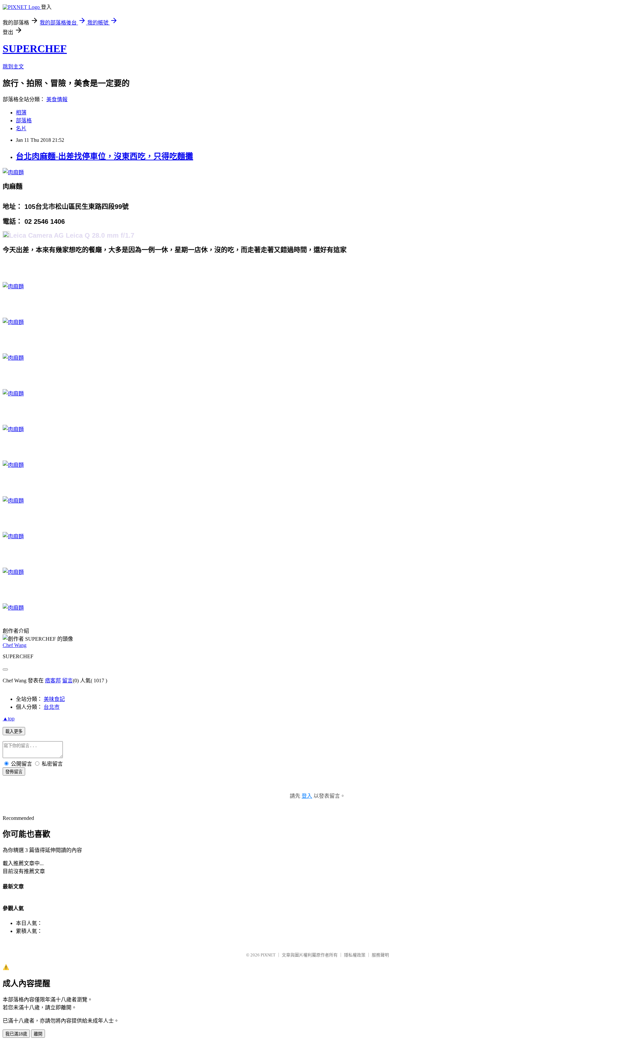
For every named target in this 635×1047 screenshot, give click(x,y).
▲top (9, 718)
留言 (67, 680)
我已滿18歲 (16, 1033)
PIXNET (268, 954)
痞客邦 (53, 680)
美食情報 (56, 99)
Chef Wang (14, 645)
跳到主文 (13, 66)
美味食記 (54, 699)
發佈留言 (13, 771)
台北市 (52, 707)
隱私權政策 (354, 954)
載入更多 (13, 731)
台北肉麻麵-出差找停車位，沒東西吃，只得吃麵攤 (104, 156)
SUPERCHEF (35, 49)
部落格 (24, 120)
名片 (21, 128)
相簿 (21, 112)
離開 (38, 1033)
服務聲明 (380, 954)
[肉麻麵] (13, 172)
